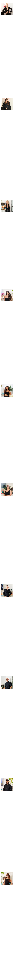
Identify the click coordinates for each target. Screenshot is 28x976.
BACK (20, 88)
